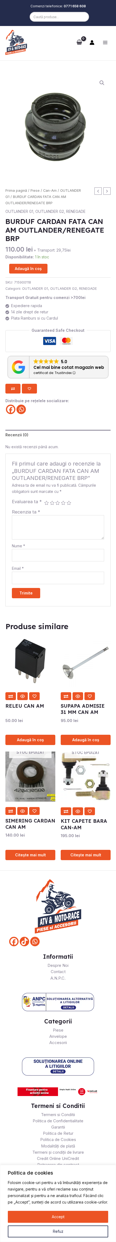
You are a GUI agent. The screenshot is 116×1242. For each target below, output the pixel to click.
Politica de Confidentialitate (58, 1120)
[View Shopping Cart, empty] (79, 42)
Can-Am (50, 190)
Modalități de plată (58, 1146)
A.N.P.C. (58, 978)
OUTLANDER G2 (49, 211)
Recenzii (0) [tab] (16, 435)
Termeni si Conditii (58, 1114)
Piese (35, 190)
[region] (58, 1203)
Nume (18, 546)
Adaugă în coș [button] (30, 739)
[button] (102, 83)
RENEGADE (76, 211)
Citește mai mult (30, 855)
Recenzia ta (26, 512)
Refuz (58, 1231)
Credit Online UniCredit (58, 1158)
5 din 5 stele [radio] (69, 503)
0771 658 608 (75, 6)
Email (18, 568)
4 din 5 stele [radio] (63, 503)
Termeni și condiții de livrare (58, 1152)
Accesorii (58, 1042)
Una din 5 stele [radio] (46, 503)
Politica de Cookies (58, 1139)
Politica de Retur (58, 1133)
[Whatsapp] (21, 409)
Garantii (58, 1127)
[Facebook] (10, 409)
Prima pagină (16, 190)
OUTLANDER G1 (19, 211)
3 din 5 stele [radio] (57, 503)
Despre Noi (58, 965)
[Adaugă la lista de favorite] (29, 389)
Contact (58, 971)
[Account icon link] (92, 42)
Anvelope (58, 1036)
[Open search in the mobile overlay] (58, 16)
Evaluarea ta (27, 501)
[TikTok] (24, 941)
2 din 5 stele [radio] (52, 503)
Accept (58, 1216)
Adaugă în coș (28, 268)
